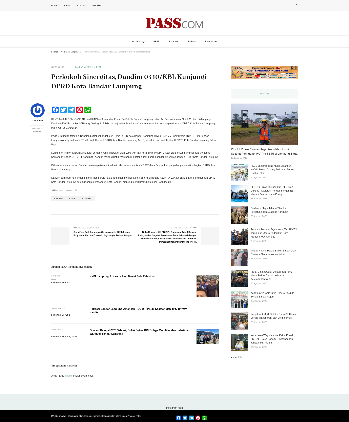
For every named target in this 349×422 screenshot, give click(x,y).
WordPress (121, 416)
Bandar (58, 199)
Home (54, 5)
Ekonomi (174, 41)
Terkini (264, 94)
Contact (81, 5)
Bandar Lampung (84, 67)
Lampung (87, 199)
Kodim (72, 199)
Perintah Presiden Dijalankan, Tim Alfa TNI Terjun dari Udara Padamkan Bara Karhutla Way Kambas (274, 233)
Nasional (136, 41)
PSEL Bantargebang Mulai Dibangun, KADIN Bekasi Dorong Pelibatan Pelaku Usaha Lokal (272, 169)
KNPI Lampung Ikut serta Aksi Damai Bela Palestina (122, 276)
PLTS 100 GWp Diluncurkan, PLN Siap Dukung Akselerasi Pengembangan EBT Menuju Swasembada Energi (273, 191)
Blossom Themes (91, 416)
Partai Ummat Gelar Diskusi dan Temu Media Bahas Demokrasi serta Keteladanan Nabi (271, 275)
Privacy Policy (134, 416)
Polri (75, 336)
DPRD (156, 41)
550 (240, 356)
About (67, 5)
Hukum (192, 41)
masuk (68, 375)
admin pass (37, 121)
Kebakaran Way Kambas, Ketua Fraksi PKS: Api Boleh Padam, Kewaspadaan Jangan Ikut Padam (272, 339)
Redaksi (97, 5)
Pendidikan (211, 41)
